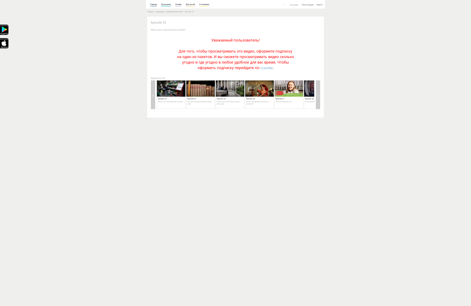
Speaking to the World (174, 12)
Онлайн (178, 4)
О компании (204, 4)
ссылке (266, 68)
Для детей (190, 4)
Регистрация (308, 4)
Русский (293, 5)
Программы (166, 4)
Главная (153, 4)
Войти (320, 4)
